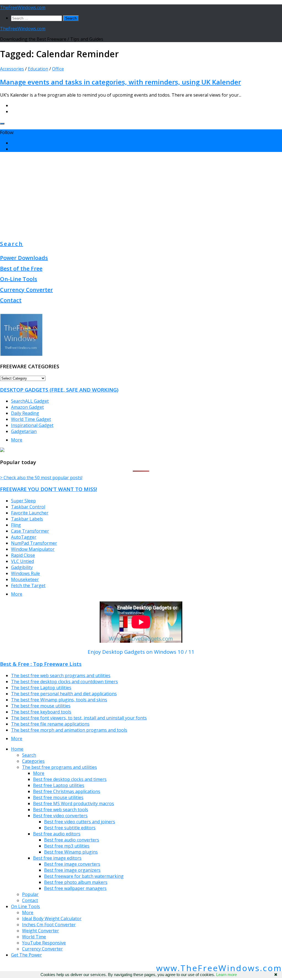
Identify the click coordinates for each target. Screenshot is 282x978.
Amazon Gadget (27, 407)
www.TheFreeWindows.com (219, 968)
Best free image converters (72, 864)
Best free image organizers (72, 870)
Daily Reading (25, 413)
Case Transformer (30, 531)
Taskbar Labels (27, 519)
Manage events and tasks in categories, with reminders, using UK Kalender (120, 81)
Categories (33, 761)
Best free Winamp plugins (71, 852)
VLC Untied (22, 561)
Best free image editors (57, 858)
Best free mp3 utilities (67, 846)
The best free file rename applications (50, 724)
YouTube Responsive (44, 943)
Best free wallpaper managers (75, 888)
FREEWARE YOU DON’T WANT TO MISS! (48, 489)
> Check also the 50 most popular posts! (41, 478)
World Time (34, 937)
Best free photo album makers (75, 882)
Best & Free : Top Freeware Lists (41, 663)
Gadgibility (22, 567)
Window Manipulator (33, 549)
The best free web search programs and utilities (60, 675)
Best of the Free (21, 268)
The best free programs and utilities (59, 767)
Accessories (12, 69)
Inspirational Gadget (32, 425)
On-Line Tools (18, 279)
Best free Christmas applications (66, 791)
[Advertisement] (141, 194)
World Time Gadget (31, 419)
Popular (30, 894)
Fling (16, 525)
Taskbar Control (28, 507)
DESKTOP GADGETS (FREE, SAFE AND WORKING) (59, 389)
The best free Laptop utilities (41, 688)
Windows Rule (25, 573)
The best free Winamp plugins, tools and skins (59, 700)
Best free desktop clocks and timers (70, 779)
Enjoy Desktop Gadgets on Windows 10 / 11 (141, 651)
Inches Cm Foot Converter (49, 925)
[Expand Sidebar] (2, 123)
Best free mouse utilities (58, 797)
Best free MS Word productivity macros (73, 803)
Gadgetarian (24, 431)
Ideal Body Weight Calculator (52, 919)
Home (17, 749)
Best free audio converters (71, 840)
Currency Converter (26, 289)
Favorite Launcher (29, 513)
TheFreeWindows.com (22, 7)
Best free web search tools (60, 810)
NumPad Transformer (34, 543)
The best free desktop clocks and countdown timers (64, 682)
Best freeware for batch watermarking (84, 876)
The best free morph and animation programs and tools (69, 730)
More (16, 440)
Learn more (226, 974)
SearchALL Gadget (30, 401)
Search (11, 243)
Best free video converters (60, 816)
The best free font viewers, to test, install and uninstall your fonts (79, 718)
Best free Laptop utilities (58, 785)
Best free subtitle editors (70, 828)
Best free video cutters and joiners (79, 822)
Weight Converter (40, 931)
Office (58, 69)
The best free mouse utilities (40, 706)
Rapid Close (23, 555)
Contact (10, 300)
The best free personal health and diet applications (64, 694)
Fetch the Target (28, 585)
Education (38, 69)
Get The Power (26, 955)
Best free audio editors (56, 834)
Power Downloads (24, 257)
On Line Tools (25, 906)
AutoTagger (23, 537)
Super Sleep (23, 501)
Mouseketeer (25, 579)
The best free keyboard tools (41, 712)
